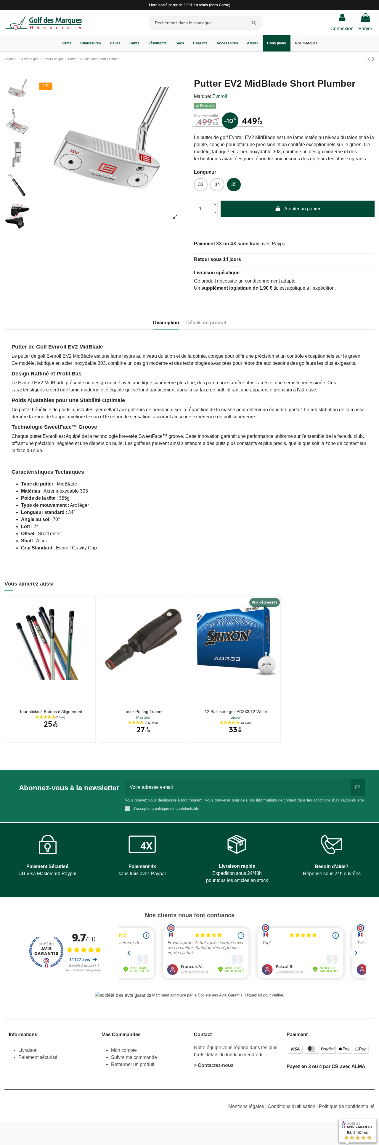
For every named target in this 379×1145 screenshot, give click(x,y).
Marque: (202, 96)
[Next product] (373, 59)
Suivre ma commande (134, 1057)
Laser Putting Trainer (143, 711)
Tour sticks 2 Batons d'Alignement (50, 711)
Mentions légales (246, 1106)
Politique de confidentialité (347, 1106)
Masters (143, 717)
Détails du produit (206, 322)
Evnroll (219, 96)
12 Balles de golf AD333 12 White (236, 711)
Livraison (28, 1050)
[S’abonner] (358, 787)
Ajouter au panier (302, 208)
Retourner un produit (132, 1064)
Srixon (235, 717)
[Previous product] (369, 59)
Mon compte (124, 1050)
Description (166, 322)
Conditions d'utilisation (292, 1106)
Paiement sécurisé (37, 1057)
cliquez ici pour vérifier (264, 995)
